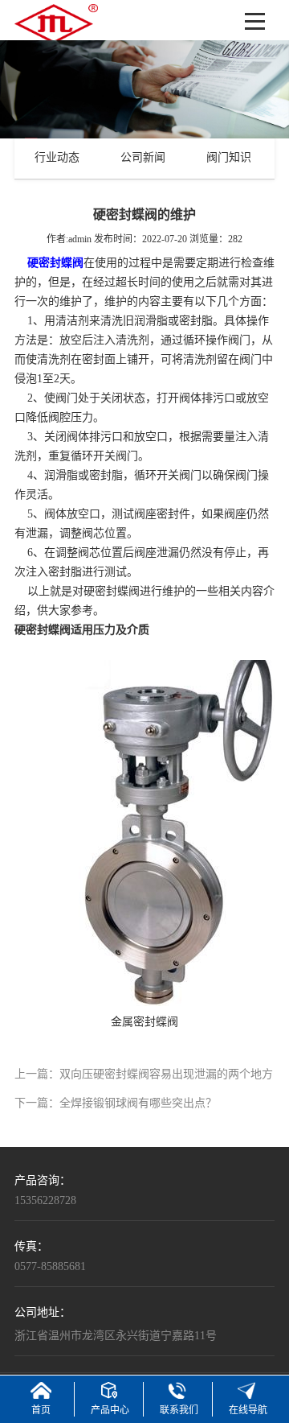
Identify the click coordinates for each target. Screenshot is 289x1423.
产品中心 (110, 1410)
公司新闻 (142, 158)
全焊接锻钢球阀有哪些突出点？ (138, 1104)
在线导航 (248, 1410)
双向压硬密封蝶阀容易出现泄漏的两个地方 (166, 1075)
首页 (41, 1410)
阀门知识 (228, 158)
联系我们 (179, 1410)
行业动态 (57, 158)
